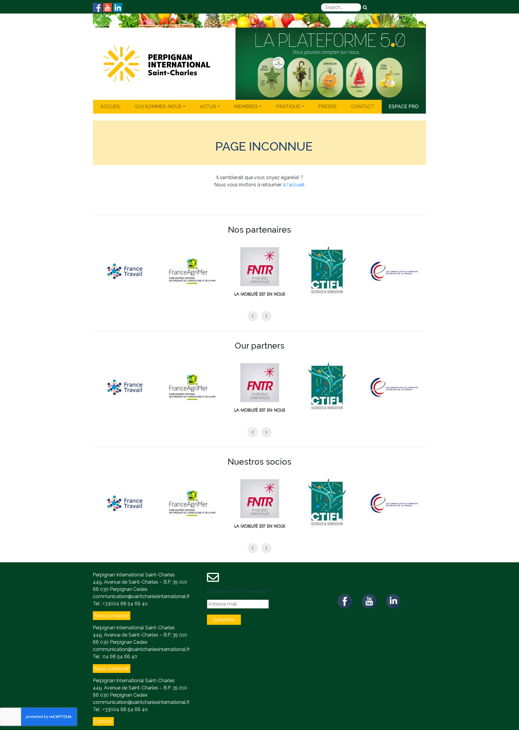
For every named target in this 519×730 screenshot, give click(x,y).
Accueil (110, 106)
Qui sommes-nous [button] (158, 106)
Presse (327, 106)
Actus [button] (208, 106)
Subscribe (224, 619)
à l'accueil (293, 185)
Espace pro (404, 106)
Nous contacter (111, 616)
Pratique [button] (288, 106)
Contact (363, 106)
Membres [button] (246, 106)
